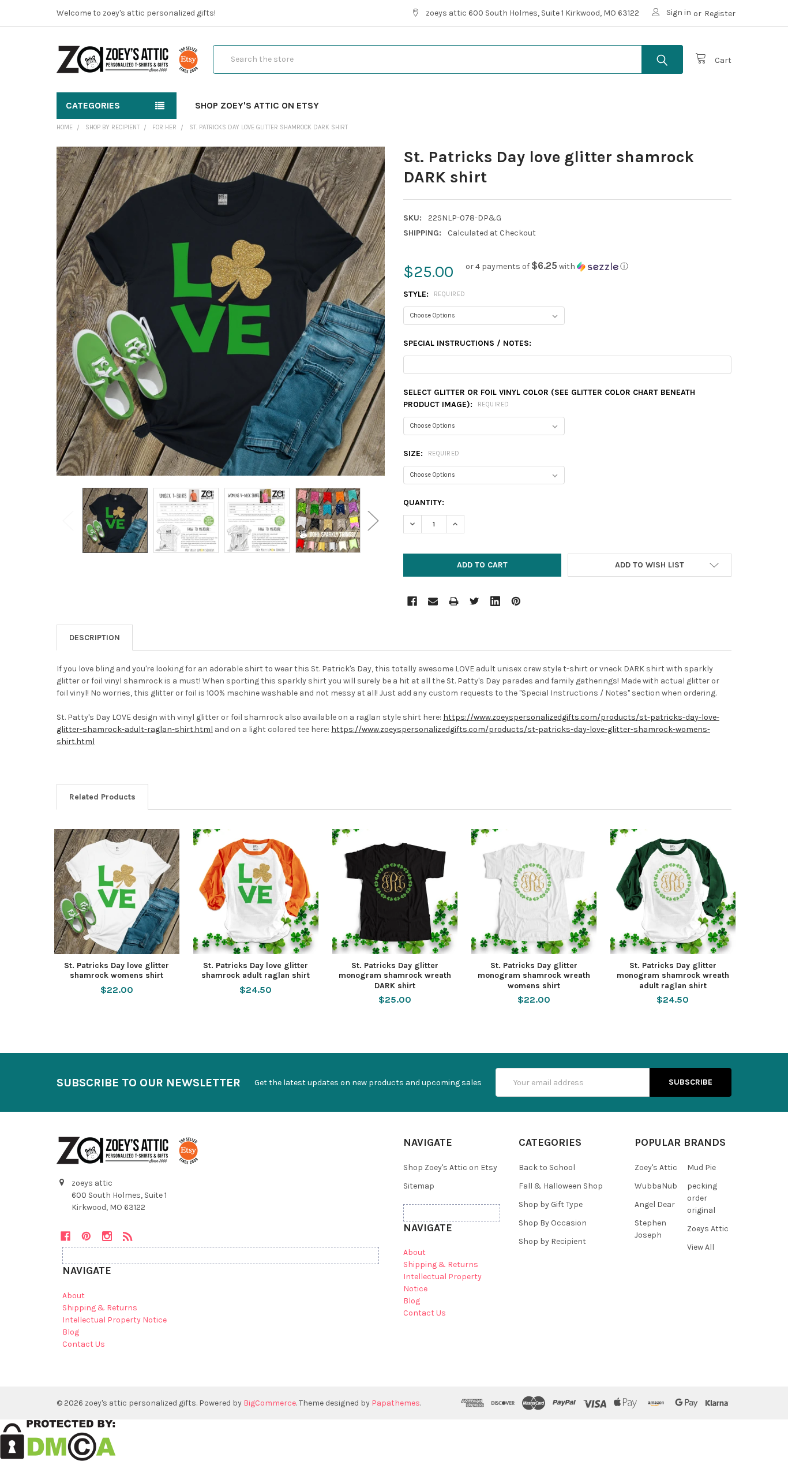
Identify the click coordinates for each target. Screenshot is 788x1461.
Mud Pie (701, 1167)
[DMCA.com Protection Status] (58, 1439)
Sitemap (418, 1186)
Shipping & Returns (99, 1308)
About (73, 1296)
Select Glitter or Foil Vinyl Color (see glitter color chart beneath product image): (549, 398)
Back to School (547, 1167)
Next (373, 520)
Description (94, 637)
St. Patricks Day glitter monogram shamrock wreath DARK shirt (395, 976)
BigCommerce (269, 1403)
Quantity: (423, 502)
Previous (68, 520)
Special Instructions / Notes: (467, 343)
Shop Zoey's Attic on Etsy (257, 105)
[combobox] (448, 59)
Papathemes (396, 1403)
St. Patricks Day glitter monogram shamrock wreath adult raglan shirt (673, 976)
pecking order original (702, 1198)
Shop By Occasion (553, 1223)
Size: (431, 453)
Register (720, 13)
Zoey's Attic (656, 1167)
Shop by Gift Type (551, 1204)
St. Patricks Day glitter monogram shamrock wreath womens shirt (534, 976)
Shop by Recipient (552, 1241)
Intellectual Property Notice (114, 1320)
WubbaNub (656, 1186)
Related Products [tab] (102, 797)
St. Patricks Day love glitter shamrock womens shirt (116, 971)
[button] (547, 266)
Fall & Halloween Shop (561, 1186)
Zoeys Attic (708, 1229)
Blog (70, 1332)
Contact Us (83, 1344)
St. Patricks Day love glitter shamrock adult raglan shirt (255, 971)
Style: (434, 294)
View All (700, 1247)
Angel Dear (655, 1204)
